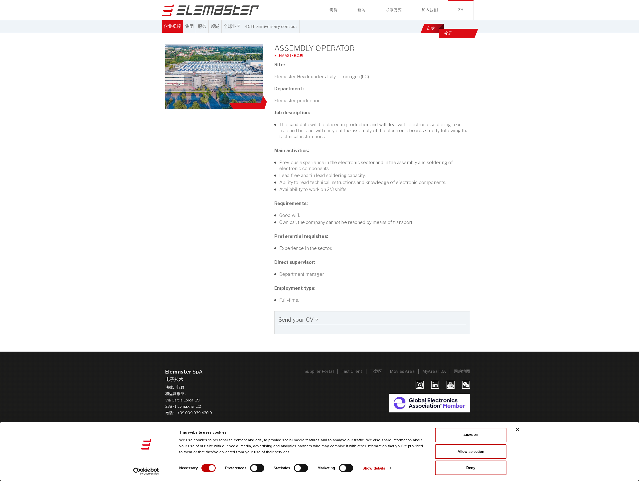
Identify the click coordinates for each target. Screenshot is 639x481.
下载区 (376, 371)
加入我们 (430, 9)
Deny (470, 468)
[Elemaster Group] (210, 10)
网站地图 (462, 371)
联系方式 (393, 9)
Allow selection (471, 451)
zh (461, 9)
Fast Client (351, 371)
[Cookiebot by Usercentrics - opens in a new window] (146, 471)
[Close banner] (517, 429)
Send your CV (296, 319)
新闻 (361, 9)
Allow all (470, 435)
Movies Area (402, 371)
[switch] (257, 468)
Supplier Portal (319, 371)
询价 (333, 9)
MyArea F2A (434, 371)
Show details (373, 468)
